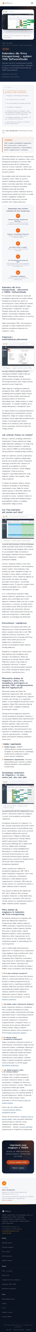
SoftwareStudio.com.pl (8, 1299)
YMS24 (3, 43)
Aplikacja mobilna (7, 1260)
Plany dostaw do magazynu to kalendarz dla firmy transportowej (17, 122)
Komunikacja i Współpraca (14, 107)
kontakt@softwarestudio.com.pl (10, 1231)
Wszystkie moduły (7, 1243)
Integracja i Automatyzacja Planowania (18, 95)
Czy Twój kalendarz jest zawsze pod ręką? (19, 103)
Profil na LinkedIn (7, 1200)
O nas (3, 1308)
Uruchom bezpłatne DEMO (18, 1162)
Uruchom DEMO (6, 1316)
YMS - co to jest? (7, 1271)
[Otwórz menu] (32, 3)
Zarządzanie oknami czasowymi (11, 1280)
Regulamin (28, 1329)
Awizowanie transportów (9, 1288)
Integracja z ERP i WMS (9, 1284)
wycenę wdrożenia (26, 1127)
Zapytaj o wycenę (7, 1312)
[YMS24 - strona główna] (7, 3)
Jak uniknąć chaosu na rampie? (16, 99)
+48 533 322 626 (6, 1233)
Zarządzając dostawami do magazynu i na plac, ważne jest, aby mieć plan (18, 118)
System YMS (5, 1275)
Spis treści (8, 1329)
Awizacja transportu (9, 999)
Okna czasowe (6, 1251)
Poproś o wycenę (18, 1168)
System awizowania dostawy (16, 1033)
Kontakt (4, 1303)
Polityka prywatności (19, 1329)
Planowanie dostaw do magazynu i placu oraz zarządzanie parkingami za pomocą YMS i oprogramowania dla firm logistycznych (18, 112)
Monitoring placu (7, 1256)
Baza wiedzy (9, 43)
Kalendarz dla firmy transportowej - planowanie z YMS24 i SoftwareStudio (16, 91)
